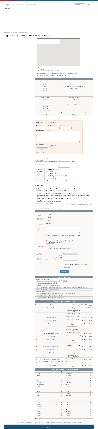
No (53, 237)
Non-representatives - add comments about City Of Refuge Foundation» (51, 75)
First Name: (38, 125)
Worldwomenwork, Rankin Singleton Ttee (51, 342)
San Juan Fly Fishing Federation (42, 297)
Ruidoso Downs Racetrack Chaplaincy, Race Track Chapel (46, 293)
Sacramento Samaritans (51, 314)
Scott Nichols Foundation (51, 365)
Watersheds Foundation (51, 352)
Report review (90, 204)
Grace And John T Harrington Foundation (51, 326)
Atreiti (37, 188)
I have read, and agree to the (59, 248)
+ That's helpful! (73, 204)
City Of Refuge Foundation (41, 283)
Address (73, 304)
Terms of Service (66, 248)
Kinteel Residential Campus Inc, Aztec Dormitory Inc (45, 295)
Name (51, 304)
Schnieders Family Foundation (51, 320)
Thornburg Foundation (51, 307)
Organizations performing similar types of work (49, 70)
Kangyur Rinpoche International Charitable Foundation (51, 330)
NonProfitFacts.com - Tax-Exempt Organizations (23, 4)
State (82, 304)
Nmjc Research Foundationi (51, 323)
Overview (42, 69)
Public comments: (43, 130)
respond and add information (57, 208)
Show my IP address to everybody (77, 264)
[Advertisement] (49, 20)
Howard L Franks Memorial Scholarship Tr (51, 346)
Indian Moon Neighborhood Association (43, 281)
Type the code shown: (40, 144)
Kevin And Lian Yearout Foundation (51, 356)
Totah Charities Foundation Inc (51, 349)
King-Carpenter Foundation (51, 310)
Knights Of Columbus (40, 289)
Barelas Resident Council (40, 285)
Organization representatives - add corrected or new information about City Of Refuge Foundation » (57, 73)
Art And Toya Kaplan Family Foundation (51, 333)
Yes (48, 237)
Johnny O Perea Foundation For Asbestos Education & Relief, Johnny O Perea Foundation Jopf (53, 287)
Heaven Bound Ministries (40, 291)
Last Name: (50, 125)
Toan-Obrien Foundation (51, 317)
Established (86, 304)
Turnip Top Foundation (51, 339)
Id (35, 304)
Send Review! (64, 271)
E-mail (66, 125)
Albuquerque (76, 86)
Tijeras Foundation (51, 336)
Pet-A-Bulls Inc (39, 279)
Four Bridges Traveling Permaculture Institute (51, 359)
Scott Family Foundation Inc (51, 344)
